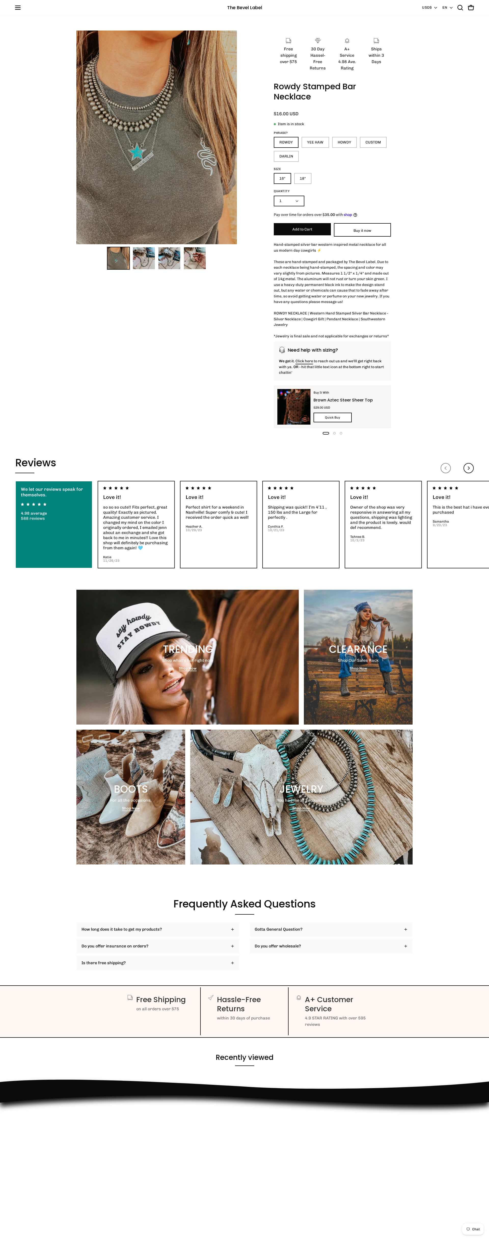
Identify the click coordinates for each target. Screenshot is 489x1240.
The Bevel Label (244, 7)
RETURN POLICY (92, 1120)
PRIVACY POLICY (92, 1162)
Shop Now (188, 668)
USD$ (427, 7)
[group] (244, 525)
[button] (460, 7)
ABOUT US (86, 1188)
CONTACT (85, 1129)
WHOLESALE (88, 1137)
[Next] (469, 468)
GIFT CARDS (88, 1179)
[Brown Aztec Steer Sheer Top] (293, 407)
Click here (304, 361)
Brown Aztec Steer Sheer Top (343, 400)
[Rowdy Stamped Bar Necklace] (118, 258)
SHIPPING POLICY (93, 1154)
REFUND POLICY (92, 1112)
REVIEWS (85, 1146)
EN (444, 7)
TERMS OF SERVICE (95, 1171)
